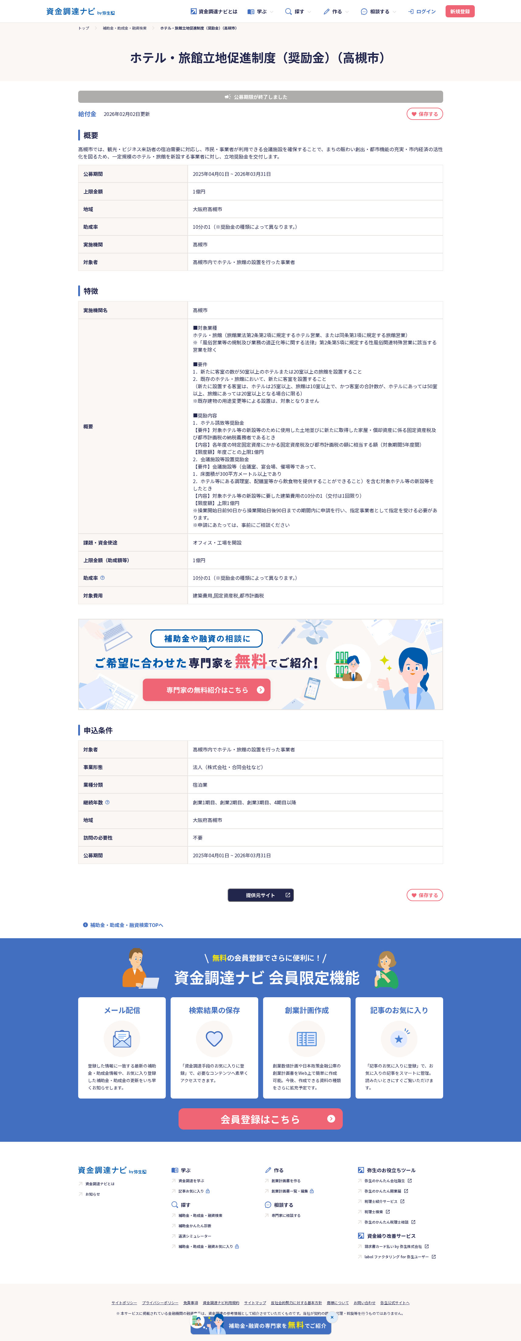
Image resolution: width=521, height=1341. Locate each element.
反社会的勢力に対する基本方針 (296, 1302)
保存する (428, 113)
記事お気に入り (191, 1190)
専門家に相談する (286, 1215)
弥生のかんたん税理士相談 (386, 1221)
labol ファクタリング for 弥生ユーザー (397, 1256)
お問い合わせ (365, 1302)
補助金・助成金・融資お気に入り (206, 1246)
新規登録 (460, 11)
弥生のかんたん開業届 (383, 1190)
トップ (83, 27)
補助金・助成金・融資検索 (125, 27)
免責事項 (190, 1302)
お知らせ (92, 1193)
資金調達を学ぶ (191, 1180)
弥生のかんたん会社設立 (385, 1180)
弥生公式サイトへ (395, 1302)
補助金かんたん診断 (195, 1225)
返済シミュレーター (195, 1235)
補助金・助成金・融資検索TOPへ (126, 924)
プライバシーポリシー (160, 1302)
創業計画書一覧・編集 (290, 1190)
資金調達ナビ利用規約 (221, 1302)
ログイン (426, 11)
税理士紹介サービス (381, 1201)
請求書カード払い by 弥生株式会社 (393, 1246)
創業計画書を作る (286, 1180)
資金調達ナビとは (218, 11)
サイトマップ (255, 1302)
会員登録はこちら (260, 1119)
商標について (338, 1302)
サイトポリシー (124, 1302)
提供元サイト (260, 895)
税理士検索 (374, 1211)
